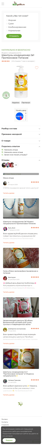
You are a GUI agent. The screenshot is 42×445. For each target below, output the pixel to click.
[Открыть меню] (3, 4)
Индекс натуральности (11, 53)
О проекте (5, 425)
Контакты (5, 422)
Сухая (11, 24)
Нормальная (14, 30)
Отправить (14, 36)
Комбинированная (17, 27)
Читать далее (8, 193)
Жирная (12, 20)
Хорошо (9, 440)
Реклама (4, 419)
